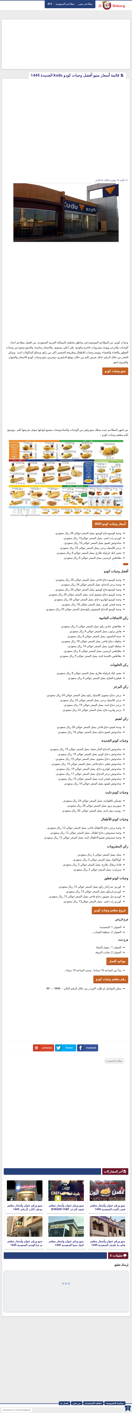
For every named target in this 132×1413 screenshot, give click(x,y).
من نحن (77, 1403)
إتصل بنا (64, 1403)
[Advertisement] (66, 44)
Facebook (91, 1047)
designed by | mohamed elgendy (16, 1410)
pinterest (47, 1047)
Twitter (69, 1047)
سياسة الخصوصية (115, 1403)
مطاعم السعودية (65, 3)
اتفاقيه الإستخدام (93, 1403)
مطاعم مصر (85, 3)
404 (49, 3)
